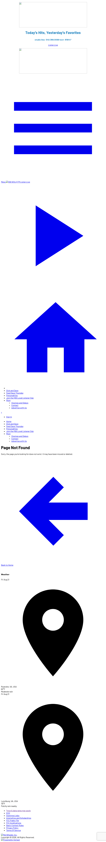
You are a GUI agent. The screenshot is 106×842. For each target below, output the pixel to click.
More (8, 400)
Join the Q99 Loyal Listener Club (20, 398)
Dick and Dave (12, 390)
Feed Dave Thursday (14, 393)
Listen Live (53, 45)
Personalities (12, 395)
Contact (14, 405)
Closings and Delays (19, 403)
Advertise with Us (19, 407)
